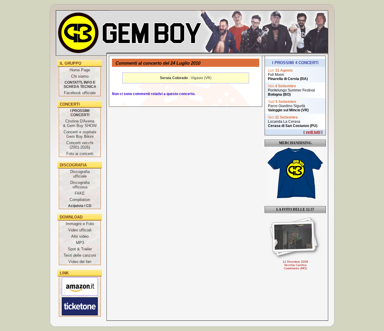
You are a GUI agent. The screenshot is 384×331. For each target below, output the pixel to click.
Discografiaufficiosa (80, 184)
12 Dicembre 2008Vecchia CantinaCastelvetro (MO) (295, 265)
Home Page (80, 70)
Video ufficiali (80, 230)
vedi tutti (313, 132)
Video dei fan (79, 261)
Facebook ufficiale (80, 93)
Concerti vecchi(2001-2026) (79, 145)
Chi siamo (79, 76)
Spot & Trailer (80, 249)
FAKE (80, 193)
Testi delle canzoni (80, 255)
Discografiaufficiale (80, 173)
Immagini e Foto (80, 223)
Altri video (79, 236)
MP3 (80, 242)
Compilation (80, 199)
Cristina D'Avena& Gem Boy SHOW (80, 123)
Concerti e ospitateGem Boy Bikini (80, 134)
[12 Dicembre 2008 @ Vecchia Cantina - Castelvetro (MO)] (295, 238)
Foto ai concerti (79, 153)
